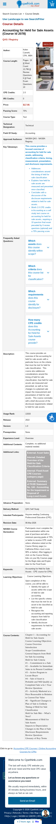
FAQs (7, 816)
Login (14, 816)
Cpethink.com (36, 809)
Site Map (34, 813)
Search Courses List (12, 14)
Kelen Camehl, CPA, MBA (27, 53)
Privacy (7, 813)
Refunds (17, 813)
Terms (25, 813)
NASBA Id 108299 (27, 816)
